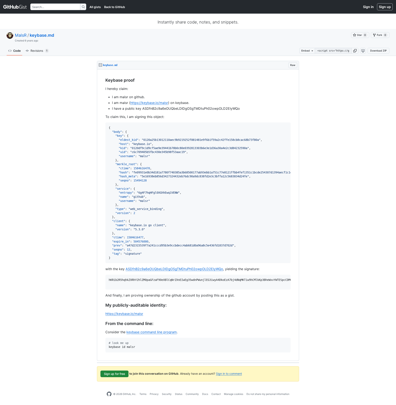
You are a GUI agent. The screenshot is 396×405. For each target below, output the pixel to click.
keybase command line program (151, 332)
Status (178, 394)
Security (167, 394)
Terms (142, 394)
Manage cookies (233, 394)
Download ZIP (378, 50)
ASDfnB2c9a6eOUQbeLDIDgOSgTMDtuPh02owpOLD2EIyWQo (174, 269)
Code (17, 50)
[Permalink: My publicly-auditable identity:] (102, 305)
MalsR (21, 35)
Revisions (39, 50)
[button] (354, 51)
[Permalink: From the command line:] (102, 323)
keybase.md (42, 35)
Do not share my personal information (267, 394)
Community (192, 394)
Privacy (154, 394)
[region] (198, 215)
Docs (205, 394)
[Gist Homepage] (15, 6)
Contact (216, 394)
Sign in (368, 7)
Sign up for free (114, 374)
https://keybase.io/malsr (149, 103)
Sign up (385, 7)
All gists (95, 7)
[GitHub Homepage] (109, 394)
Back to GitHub (114, 7)
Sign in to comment (229, 373)
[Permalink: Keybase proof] (102, 80)
